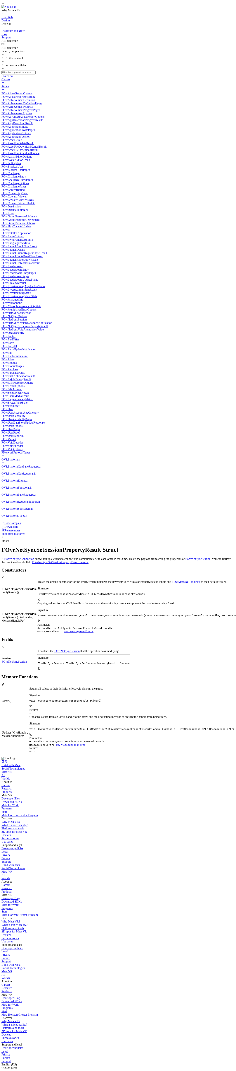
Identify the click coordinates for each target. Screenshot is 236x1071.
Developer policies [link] (12, 848)
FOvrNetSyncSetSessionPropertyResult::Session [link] (60, 562)
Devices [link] (6, 835)
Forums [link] (5, 858)
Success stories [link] (10, 838)
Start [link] (4, 811)
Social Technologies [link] (13, 768)
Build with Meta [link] (10, 765)
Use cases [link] (7, 841)
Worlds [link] (5, 778)
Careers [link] (5, 785)
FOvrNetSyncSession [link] (198, 558)
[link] (8, 6)
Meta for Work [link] (10, 805)
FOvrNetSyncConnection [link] (19, 558)
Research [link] (6, 788)
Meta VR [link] (6, 771)
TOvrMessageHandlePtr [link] (186, 581)
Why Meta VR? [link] (10, 821)
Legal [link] (4, 851)
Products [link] (6, 791)
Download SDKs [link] (11, 801)
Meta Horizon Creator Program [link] (19, 815)
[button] (118, 3)
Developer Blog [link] (10, 798)
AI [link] (3, 775)
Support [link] (6, 861)
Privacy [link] (5, 855)
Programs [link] (7, 808)
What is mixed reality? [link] (14, 825)
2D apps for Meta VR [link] (14, 831)
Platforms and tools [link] (12, 828)
